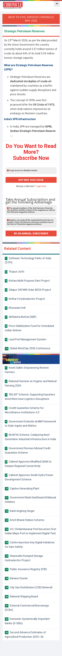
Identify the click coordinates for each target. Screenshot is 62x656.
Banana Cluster (17, 578)
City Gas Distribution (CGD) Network (29, 587)
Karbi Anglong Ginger (20, 510)
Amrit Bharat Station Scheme (25, 520)
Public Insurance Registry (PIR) (26, 569)
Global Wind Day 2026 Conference (28, 348)
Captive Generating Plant (22, 488)
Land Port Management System (26, 339)
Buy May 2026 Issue (31, 179)
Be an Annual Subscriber (31, 233)
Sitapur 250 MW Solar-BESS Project (28, 289)
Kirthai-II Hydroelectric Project (25, 298)
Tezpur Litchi (15, 271)
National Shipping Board (22, 596)
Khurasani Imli (16, 307)
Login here (41, 186)
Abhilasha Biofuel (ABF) (21, 316)
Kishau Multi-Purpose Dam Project (28, 280)
